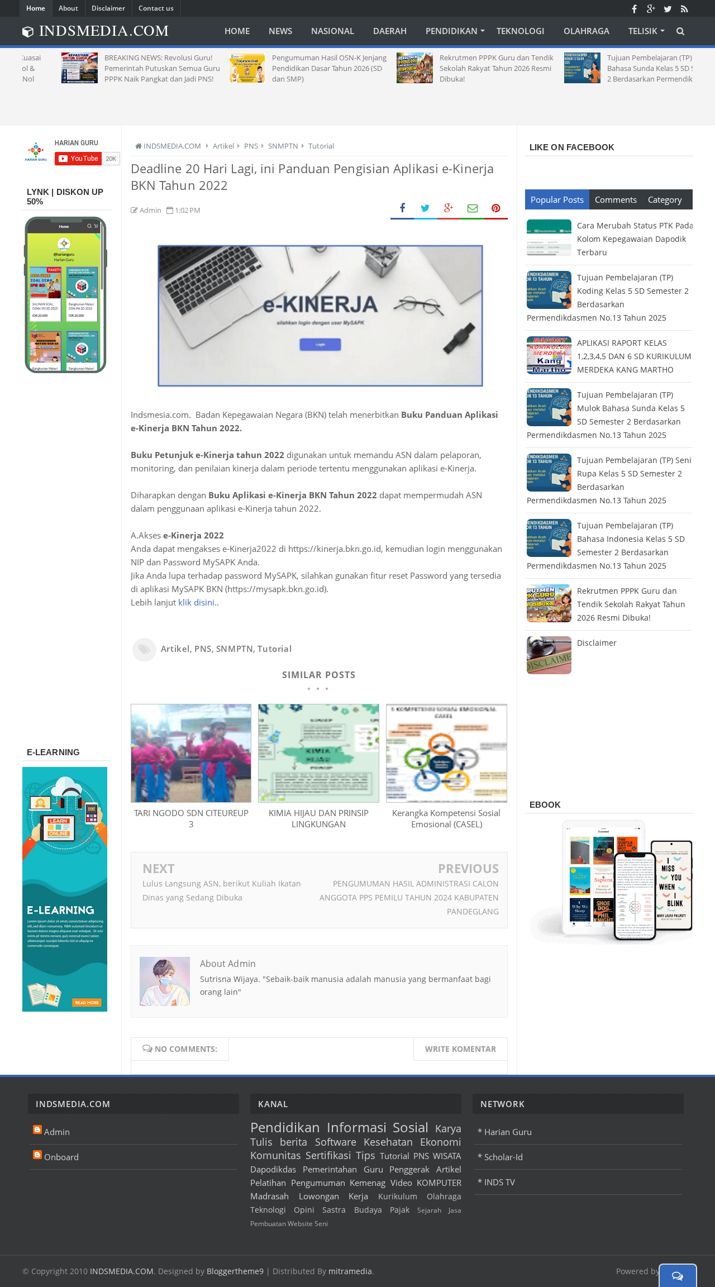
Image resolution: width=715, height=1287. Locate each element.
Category (665, 199)
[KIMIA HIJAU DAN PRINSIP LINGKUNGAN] (318, 799)
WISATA (447, 1155)
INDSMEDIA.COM (122, 1271)
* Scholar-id (500, 1156)
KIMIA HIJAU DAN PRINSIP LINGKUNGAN (319, 818)
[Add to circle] (650, 8)
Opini (304, 1210)
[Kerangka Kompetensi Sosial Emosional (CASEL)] (446, 799)
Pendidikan (285, 1127)
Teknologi (268, 1210)
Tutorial (275, 648)
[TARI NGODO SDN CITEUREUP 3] (191, 799)
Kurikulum (397, 1196)
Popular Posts (557, 199)
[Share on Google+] (449, 209)
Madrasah (269, 1196)
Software (335, 1141)
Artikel (175, 648)
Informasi (357, 1127)
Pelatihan (268, 1182)
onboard (61, 1156)
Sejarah (429, 1210)
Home (35, 8)
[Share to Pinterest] (496, 209)
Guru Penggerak (397, 1169)
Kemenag (367, 1182)
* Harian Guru (505, 1131)
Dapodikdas (273, 1169)
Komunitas (275, 1155)
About (68, 8)
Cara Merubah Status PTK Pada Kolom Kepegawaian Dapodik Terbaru (635, 239)
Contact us (156, 8)
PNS (203, 648)
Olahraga (444, 1196)
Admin (57, 1131)
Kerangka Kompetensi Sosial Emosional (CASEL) (446, 818)
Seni (321, 1223)
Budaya (368, 1210)
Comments (616, 199)
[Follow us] (667, 8)
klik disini (195, 602)
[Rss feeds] (684, 8)
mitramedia (350, 1271)
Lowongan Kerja (334, 1196)
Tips (365, 1155)
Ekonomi (440, 1141)
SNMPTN (235, 648)
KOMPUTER (439, 1182)
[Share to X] (425, 209)
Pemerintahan (330, 1169)
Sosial (410, 1127)
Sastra (334, 1210)
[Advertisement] (357, 100)
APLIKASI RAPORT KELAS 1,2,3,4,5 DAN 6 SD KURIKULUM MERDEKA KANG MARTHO (634, 356)
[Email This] (472, 209)
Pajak (399, 1210)
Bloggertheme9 (235, 1271)
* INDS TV (496, 1182)
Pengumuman (318, 1182)
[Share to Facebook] (402, 209)
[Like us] (634, 8)
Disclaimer (108, 8)
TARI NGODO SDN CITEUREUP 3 (191, 818)
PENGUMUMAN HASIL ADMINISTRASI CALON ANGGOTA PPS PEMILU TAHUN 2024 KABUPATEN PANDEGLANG (409, 897)
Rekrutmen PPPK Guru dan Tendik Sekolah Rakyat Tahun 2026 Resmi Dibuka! (631, 604)
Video (401, 1182)
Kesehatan (388, 1141)
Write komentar (460, 1048)
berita (293, 1141)
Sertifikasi (328, 1155)
